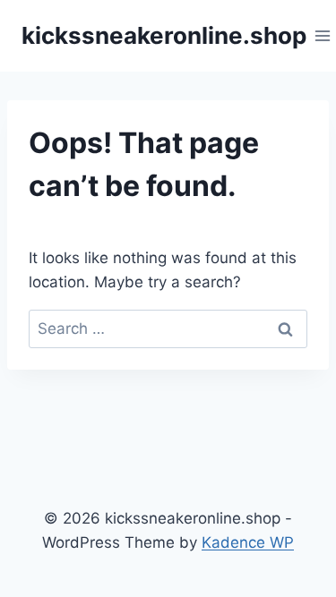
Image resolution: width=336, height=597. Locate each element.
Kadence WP (248, 542)
